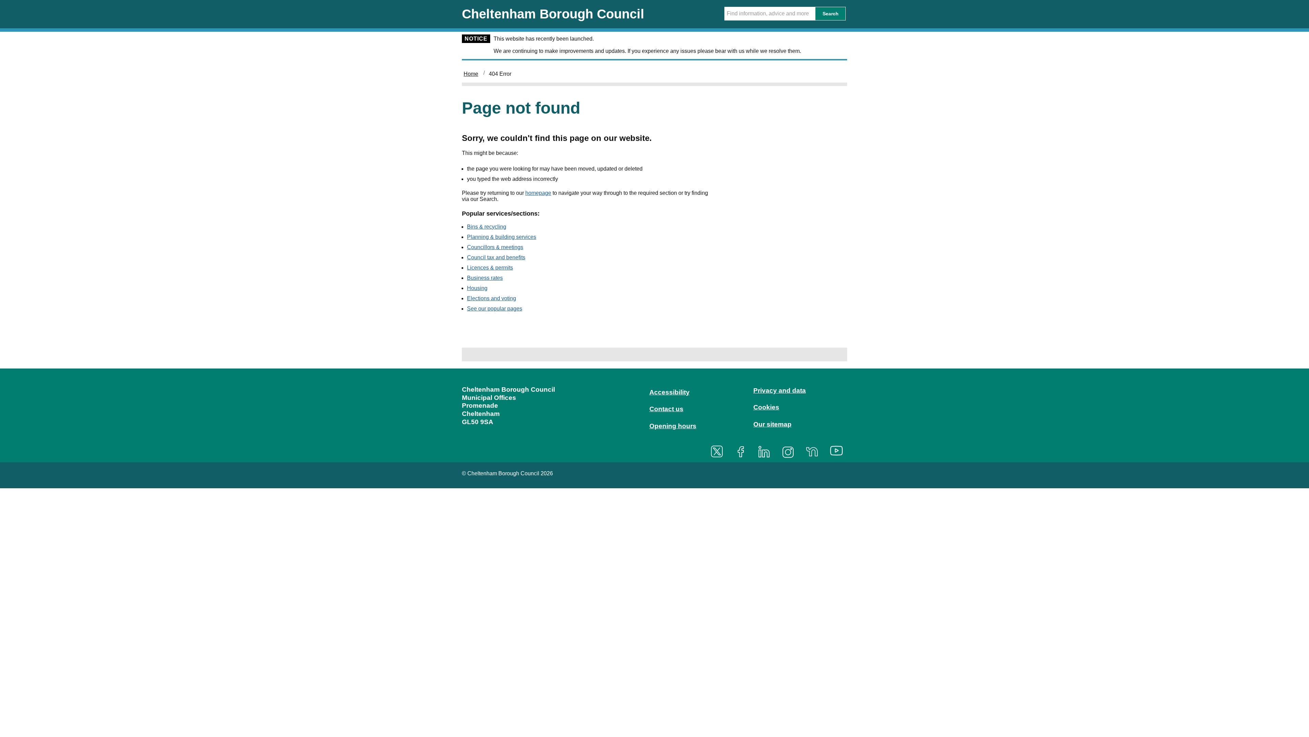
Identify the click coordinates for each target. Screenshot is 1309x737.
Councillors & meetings (495, 247)
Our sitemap (772, 424)
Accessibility (669, 392)
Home (471, 74)
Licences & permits (490, 268)
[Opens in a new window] (719, 451)
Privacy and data (779, 390)
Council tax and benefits (496, 257)
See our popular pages (494, 309)
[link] (654, 415)
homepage (538, 193)
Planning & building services (501, 237)
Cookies (766, 407)
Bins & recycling (486, 227)
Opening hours (672, 426)
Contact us (666, 409)
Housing (477, 288)
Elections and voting (491, 298)
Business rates (485, 278)
